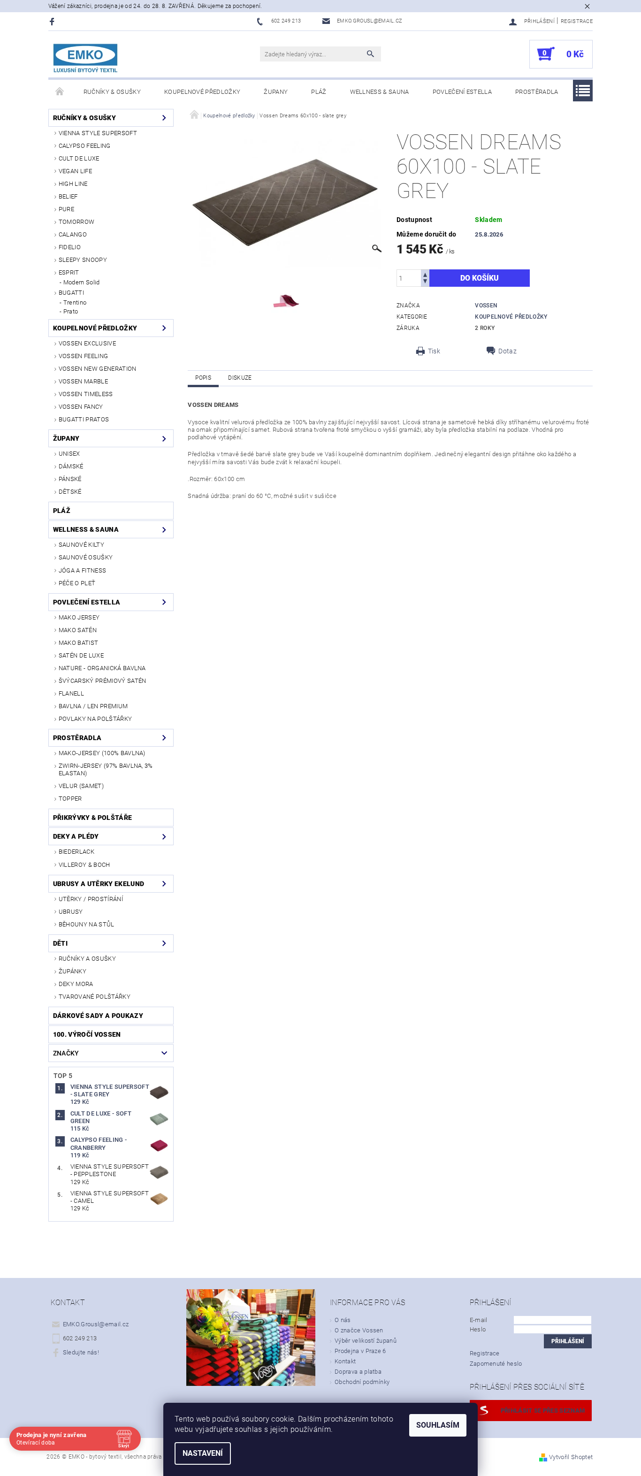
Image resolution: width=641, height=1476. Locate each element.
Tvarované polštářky (94, 996)
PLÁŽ (318, 91)
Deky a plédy (76, 836)
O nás (343, 1319)
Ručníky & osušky (112, 91)
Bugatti (71, 292)
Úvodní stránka (60, 92)
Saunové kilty (81, 544)
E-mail (479, 1319)
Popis (203, 378)
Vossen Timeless (86, 394)
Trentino (75, 302)
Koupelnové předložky (202, 91)
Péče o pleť (77, 583)
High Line (73, 183)
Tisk (434, 351)
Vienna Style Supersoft (98, 133)
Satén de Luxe (81, 655)
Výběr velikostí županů (366, 1340)
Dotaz (507, 351)
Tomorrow (77, 221)
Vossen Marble (83, 381)
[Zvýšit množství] (425, 273)
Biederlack (76, 851)
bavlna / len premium (93, 706)
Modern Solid (81, 282)
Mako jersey (79, 617)
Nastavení (203, 1453)
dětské (70, 491)
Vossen (486, 305)
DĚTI (60, 943)
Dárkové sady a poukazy (98, 1015)
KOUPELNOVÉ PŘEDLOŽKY (511, 317)
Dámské (71, 466)
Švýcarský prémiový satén (102, 680)
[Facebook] (53, 21)
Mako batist (79, 642)
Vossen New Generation (98, 368)
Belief (68, 196)
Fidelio (70, 247)
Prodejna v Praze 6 (360, 1350)
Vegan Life (75, 171)
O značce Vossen (359, 1330)
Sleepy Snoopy (83, 259)
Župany (276, 91)
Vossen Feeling (83, 355)
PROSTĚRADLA (536, 91)
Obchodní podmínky (362, 1381)
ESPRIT (69, 272)
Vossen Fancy (81, 406)
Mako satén (78, 630)
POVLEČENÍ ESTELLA (462, 91)
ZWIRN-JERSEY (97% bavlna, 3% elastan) (106, 769)
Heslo (478, 1329)
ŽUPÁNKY (72, 971)
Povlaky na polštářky (95, 718)
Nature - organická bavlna (102, 668)
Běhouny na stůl (86, 924)
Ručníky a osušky (87, 958)
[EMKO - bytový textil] (86, 59)
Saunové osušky (86, 557)
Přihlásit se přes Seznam (543, 1410)
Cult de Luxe (79, 158)
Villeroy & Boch (84, 864)
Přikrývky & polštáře (92, 817)
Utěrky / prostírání (91, 898)
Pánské (70, 478)
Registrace (577, 21)
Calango (73, 234)
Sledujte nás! (81, 1352)
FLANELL (71, 693)
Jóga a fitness (82, 570)
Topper (70, 798)
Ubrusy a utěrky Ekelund (98, 883)
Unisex (69, 453)
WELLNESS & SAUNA (379, 91)
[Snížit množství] (425, 282)
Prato (70, 311)
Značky (66, 1053)
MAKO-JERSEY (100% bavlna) (102, 753)
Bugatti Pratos (84, 419)
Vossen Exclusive (87, 343)
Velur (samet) (81, 785)
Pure (66, 209)
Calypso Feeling (85, 145)
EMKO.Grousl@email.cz (96, 1324)
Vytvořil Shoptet (571, 1457)
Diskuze (240, 378)
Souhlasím (437, 1425)
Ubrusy (71, 911)
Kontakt (345, 1361)
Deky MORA (76, 983)
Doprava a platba (358, 1371)
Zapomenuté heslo (496, 1363)
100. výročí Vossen (87, 1034)
